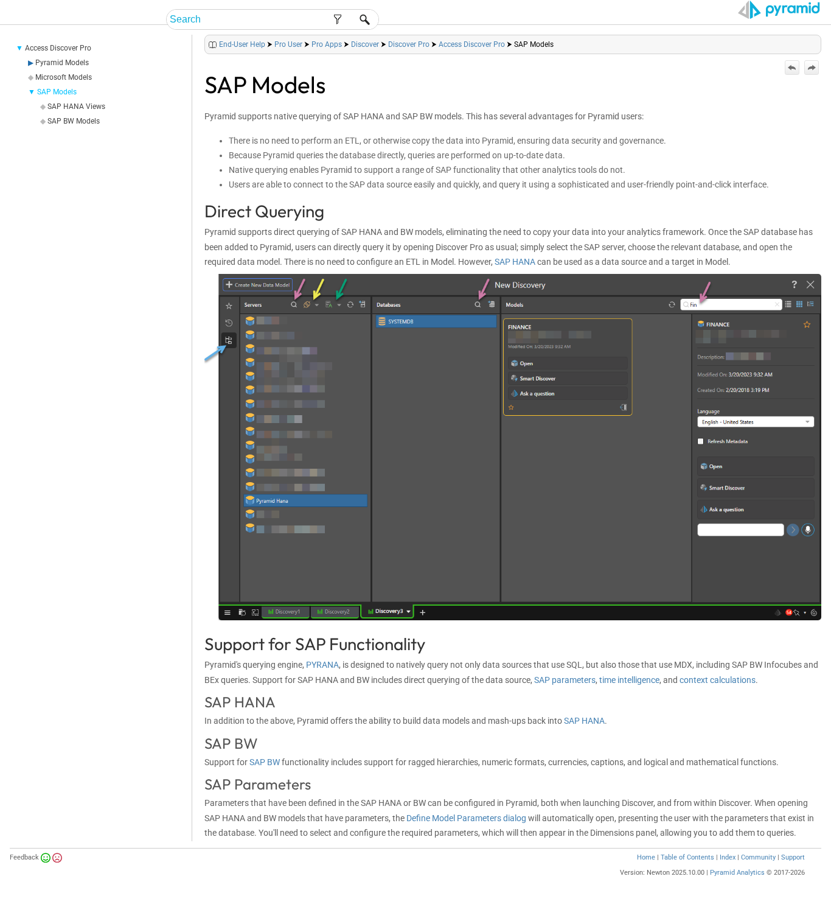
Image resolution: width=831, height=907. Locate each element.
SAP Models (57, 92)
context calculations (718, 680)
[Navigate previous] (792, 67)
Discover (365, 44)
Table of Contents (687, 857)
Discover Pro (408, 44)
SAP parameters (565, 680)
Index (727, 857)
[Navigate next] (811, 67)
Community (758, 857)
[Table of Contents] (811, 41)
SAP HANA (515, 262)
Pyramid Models (62, 62)
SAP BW (264, 762)
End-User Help (242, 44)
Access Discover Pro (58, 48)
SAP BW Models (73, 121)
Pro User (288, 44)
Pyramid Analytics (737, 873)
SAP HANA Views (76, 106)
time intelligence (629, 680)
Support (793, 857)
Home (646, 857)
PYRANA (322, 665)
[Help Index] (820, 41)
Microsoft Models (63, 77)
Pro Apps (326, 44)
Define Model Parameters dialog (466, 818)
